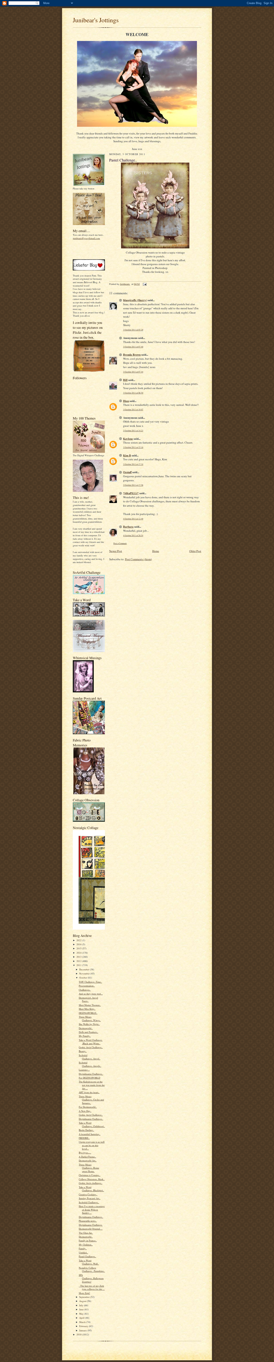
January (83, 1330)
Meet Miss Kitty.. (87, 1008)
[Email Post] (144, 284)
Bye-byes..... (85, 1152)
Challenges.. (85, 989)
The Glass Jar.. (86, 1232)
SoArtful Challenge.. (89, 1202)
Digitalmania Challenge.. (91, 1073)
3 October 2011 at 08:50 (133, 392)
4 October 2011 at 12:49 (133, 518)
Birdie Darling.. (86, 1130)
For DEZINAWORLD (89, 1077)
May (81, 1313)
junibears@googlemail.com (86, 238)
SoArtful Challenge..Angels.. (90, 1064)
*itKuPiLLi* (131, 493)
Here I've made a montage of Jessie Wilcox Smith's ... (92, 1209)
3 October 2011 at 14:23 (133, 430)
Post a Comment (120, 543)
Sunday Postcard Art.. (89, 1198)
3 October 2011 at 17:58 (133, 485)
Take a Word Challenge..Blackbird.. (91, 1188)
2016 (79, 944)
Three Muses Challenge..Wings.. (90, 1018)
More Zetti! (84, 1293)
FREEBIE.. (84, 1138)
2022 (79, 940)
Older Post (195, 551)
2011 (79, 965)
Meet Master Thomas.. (90, 1005)
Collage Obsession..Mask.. (92, 1179)
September (84, 1297)
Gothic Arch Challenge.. (91, 1047)
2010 (79, 1334)
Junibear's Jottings (96, 20)
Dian (126, 401)
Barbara (128, 526)
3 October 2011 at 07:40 (133, 346)
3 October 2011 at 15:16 (133, 447)
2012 (79, 961)
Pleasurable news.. (88, 1220)
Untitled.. (83, 1252)
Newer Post (115, 551)
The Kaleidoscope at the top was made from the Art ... (92, 1085)
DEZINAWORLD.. (88, 1013)
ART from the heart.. (89, 1092)
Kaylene (128, 438)
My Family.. (85, 1035)
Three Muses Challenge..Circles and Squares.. (91, 1100)
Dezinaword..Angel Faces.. (88, 999)
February (84, 1326)
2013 (79, 956)
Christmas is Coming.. (89, 1175)
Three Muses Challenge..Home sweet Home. (89, 1168)
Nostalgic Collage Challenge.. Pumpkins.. (92, 1269)
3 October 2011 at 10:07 (133, 409)
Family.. (83, 1248)
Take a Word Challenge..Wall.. (89, 1262)
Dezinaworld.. (86, 1028)
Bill (125, 380)
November (84, 973)
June (81, 1309)
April (82, 1317)
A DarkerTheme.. (87, 1156)
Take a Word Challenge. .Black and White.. (91, 1041)
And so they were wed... (91, 993)
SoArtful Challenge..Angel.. (89, 1057)
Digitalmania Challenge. (91, 1224)
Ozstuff (127, 472)
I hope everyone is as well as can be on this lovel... (91, 1145)
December (84, 969)
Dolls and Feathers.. (88, 1032)
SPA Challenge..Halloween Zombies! (91, 1278)
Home (155, 551)
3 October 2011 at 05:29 (133, 329)
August (83, 1301)
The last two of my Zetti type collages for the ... (92, 1287)
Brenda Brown (132, 354)
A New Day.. (85, 1111)
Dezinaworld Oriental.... (91, 1228)
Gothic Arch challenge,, (90, 1183)
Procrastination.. (87, 985)
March (82, 1322)
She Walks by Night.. (89, 1024)
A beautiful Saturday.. (89, 1134)
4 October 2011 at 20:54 (133, 535)
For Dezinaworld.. (88, 1106)
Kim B (127, 455)
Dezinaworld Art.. (88, 1160)
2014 (79, 952)
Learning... (84, 1069)
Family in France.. (88, 1240)
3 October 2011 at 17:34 (133, 464)
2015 (79, 948)
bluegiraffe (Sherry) (135, 300)
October (83, 977)
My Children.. (86, 1244)
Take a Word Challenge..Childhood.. (92, 1124)
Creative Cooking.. (88, 1194)
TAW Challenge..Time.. (90, 981)
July (81, 1305)
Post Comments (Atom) (138, 559)
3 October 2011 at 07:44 (133, 371)
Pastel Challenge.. (87, 1256)
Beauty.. (83, 1051)
